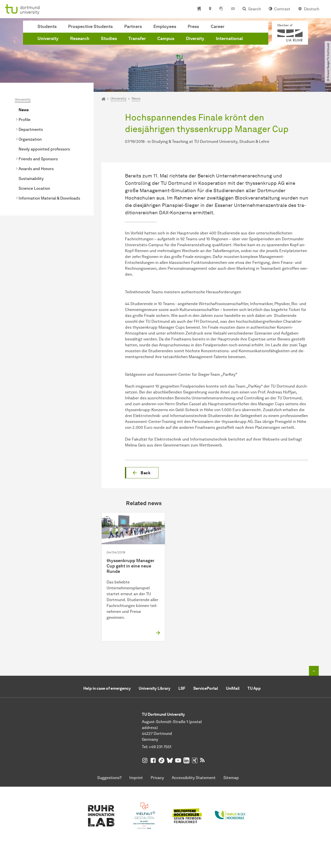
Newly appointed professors (44, 149)
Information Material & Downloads (49, 198)
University (48, 38)
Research (79, 38)
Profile (24, 119)
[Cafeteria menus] (199, 9)
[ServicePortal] (221, 9)
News (24, 110)
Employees (164, 26)
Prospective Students (90, 26)
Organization (30, 139)
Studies (109, 38)
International (229, 38)
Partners (133, 26)
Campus (165, 38)
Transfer (137, 38)
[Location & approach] (210, 9)
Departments (31, 129)
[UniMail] (233, 9)
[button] (142, 472)
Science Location (34, 188)
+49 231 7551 (160, 746)
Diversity (195, 38)
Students (47, 26)
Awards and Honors (36, 168)
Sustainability (31, 178)
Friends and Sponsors (38, 159)
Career (217, 26)
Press (193, 26)
